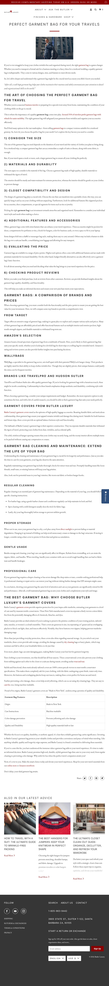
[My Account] (91, 9)
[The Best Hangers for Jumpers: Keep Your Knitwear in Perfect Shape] (54, 818)
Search (53, 902)
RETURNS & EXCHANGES (15, 923)
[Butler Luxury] (11, 12)
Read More (8, 855)
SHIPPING (8, 918)
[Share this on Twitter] (84, 778)
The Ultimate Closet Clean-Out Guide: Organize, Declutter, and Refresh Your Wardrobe (87, 845)
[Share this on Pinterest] (96, 778)
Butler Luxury (99, 956)
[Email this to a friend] (102, 778)
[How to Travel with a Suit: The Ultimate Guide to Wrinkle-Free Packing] (20, 818)
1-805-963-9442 (57, 911)
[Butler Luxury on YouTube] (15, 911)
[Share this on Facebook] (90, 778)
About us (67, 902)
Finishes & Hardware (48, 17)
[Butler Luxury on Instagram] (24, 911)
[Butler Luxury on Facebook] (7, 911)
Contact (81, 902)
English (55, 958)
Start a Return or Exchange (67, 931)
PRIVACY (8, 932)
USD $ (72, 958)
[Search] (96, 9)
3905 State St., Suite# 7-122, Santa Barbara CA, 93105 (70, 921)
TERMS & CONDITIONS (14, 928)
